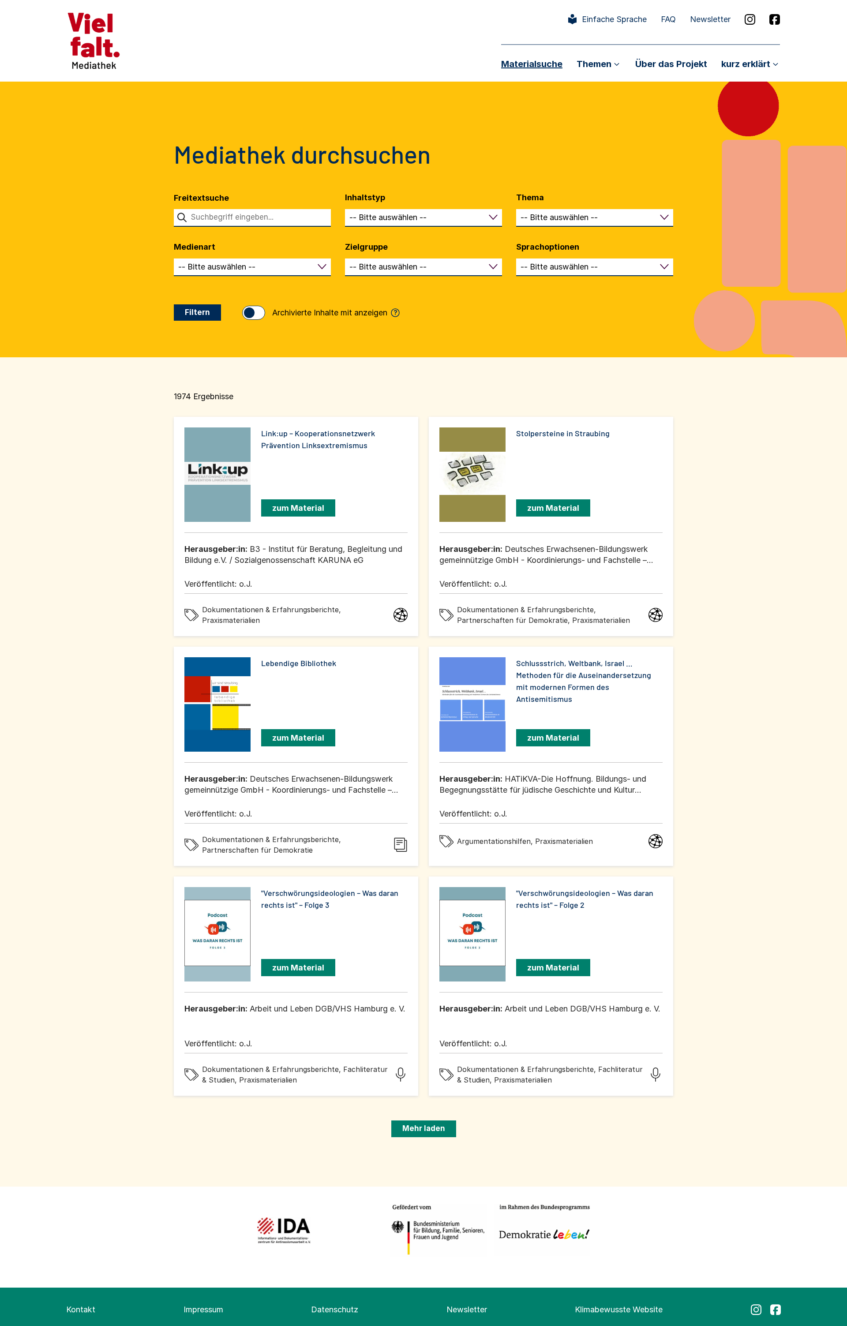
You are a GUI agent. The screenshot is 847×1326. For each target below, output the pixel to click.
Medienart (194, 246)
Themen (594, 64)
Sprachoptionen (547, 246)
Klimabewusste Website (619, 1309)
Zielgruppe (366, 246)
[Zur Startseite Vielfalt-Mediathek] (93, 40)
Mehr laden (423, 1128)
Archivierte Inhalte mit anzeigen (334, 312)
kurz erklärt (745, 64)
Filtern (197, 312)
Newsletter (710, 19)
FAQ (668, 19)
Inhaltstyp (365, 197)
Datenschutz (334, 1309)
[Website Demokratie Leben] (542, 1230)
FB (774, 19)
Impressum (203, 1309)
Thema (530, 197)
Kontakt (80, 1309)
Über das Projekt (671, 64)
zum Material (298, 508)
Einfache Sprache (614, 19)
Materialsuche (531, 64)
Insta (750, 19)
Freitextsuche (201, 197)
